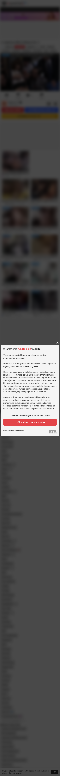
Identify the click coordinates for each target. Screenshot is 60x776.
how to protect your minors (13, 431)
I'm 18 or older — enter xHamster (30, 422)
